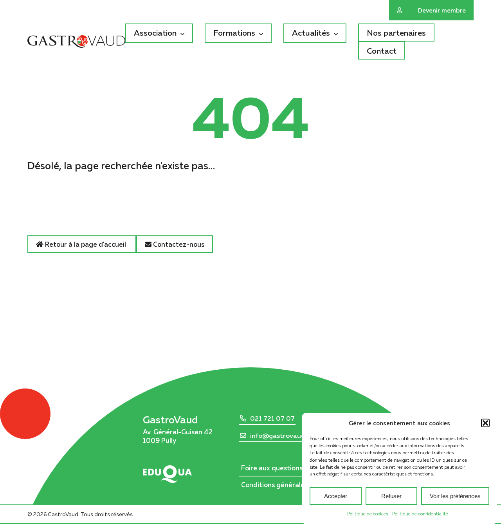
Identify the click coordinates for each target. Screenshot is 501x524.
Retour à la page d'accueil (85, 244)
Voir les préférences (455, 495)
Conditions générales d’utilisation (293, 485)
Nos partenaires (396, 32)
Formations (234, 32)
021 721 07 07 (272, 418)
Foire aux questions (272, 468)
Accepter (335, 495)
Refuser (391, 495)
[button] (485, 423)
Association (155, 32)
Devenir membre (442, 10)
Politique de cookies (367, 514)
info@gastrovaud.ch (282, 435)
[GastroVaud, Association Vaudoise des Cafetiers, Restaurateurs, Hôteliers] (76, 42)
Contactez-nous (177, 244)
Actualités (311, 32)
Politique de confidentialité (420, 514)
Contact (381, 50)
